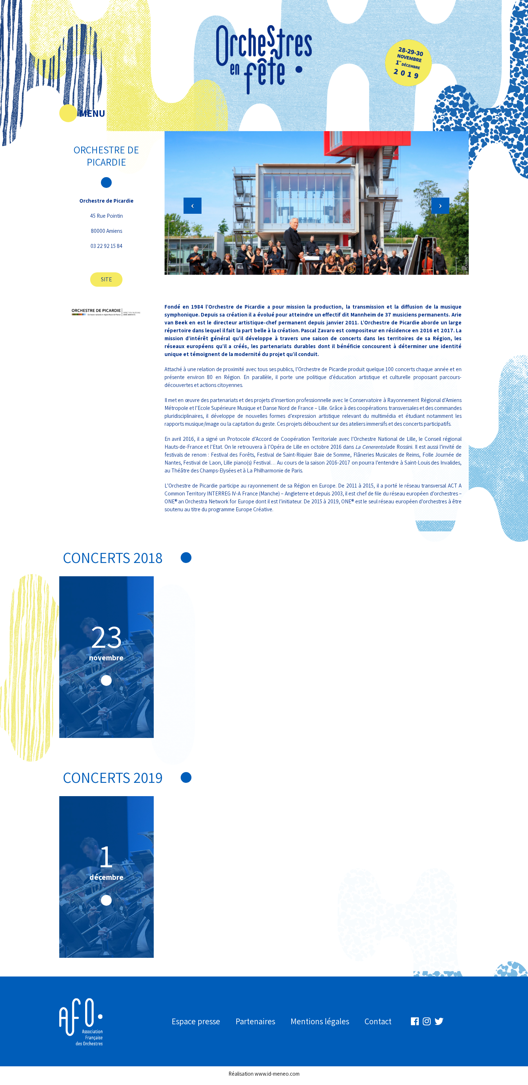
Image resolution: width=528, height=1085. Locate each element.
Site (106, 279)
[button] (187, 188)
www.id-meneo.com (277, 1073)
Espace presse (196, 1021)
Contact (378, 1021)
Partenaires (255, 1021)
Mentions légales (320, 1021)
